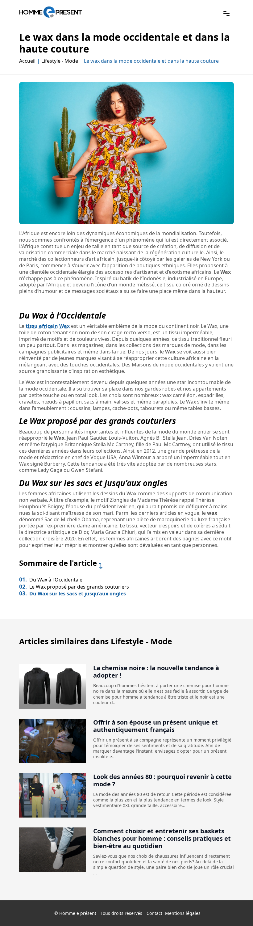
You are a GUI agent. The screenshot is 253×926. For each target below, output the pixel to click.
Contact (154, 913)
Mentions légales (183, 913)
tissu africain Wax (48, 326)
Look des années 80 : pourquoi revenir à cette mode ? (162, 780)
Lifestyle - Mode (59, 61)
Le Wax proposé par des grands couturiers (74, 586)
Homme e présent (77, 913)
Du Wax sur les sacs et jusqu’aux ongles (72, 593)
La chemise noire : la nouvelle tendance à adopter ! (156, 671)
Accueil (27, 61)
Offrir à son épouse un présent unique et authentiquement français (155, 726)
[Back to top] (236, 909)
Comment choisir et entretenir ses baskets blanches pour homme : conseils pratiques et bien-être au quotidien (162, 838)
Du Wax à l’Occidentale (50, 579)
